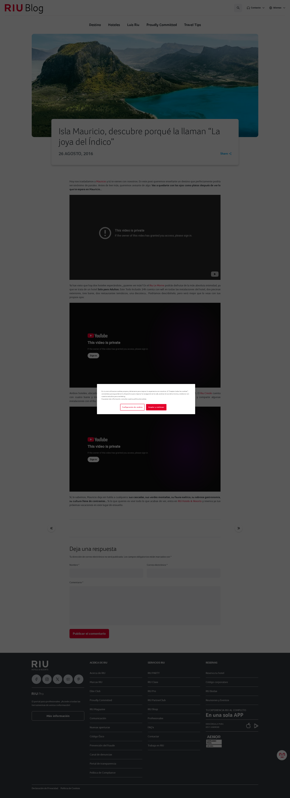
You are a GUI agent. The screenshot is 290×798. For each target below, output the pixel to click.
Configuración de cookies (132, 407)
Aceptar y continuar (156, 407)
